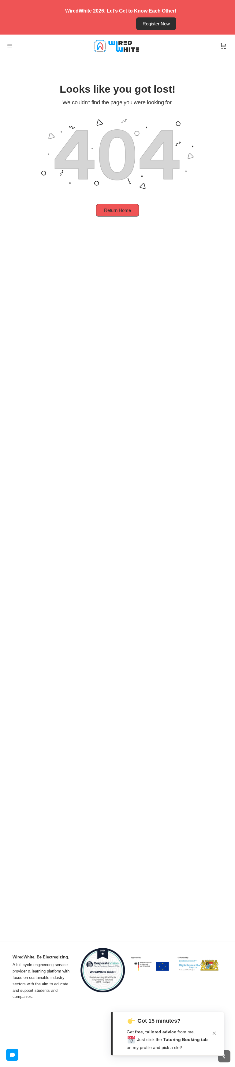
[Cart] (223, 46)
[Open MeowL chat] (12, 1055)
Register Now (156, 23)
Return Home (117, 210)
